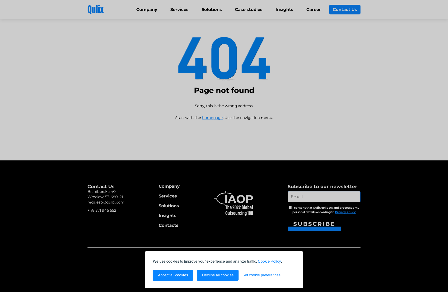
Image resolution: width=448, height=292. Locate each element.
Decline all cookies (218, 275)
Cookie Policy (269, 261)
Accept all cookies (173, 275)
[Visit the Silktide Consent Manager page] (289, 275)
